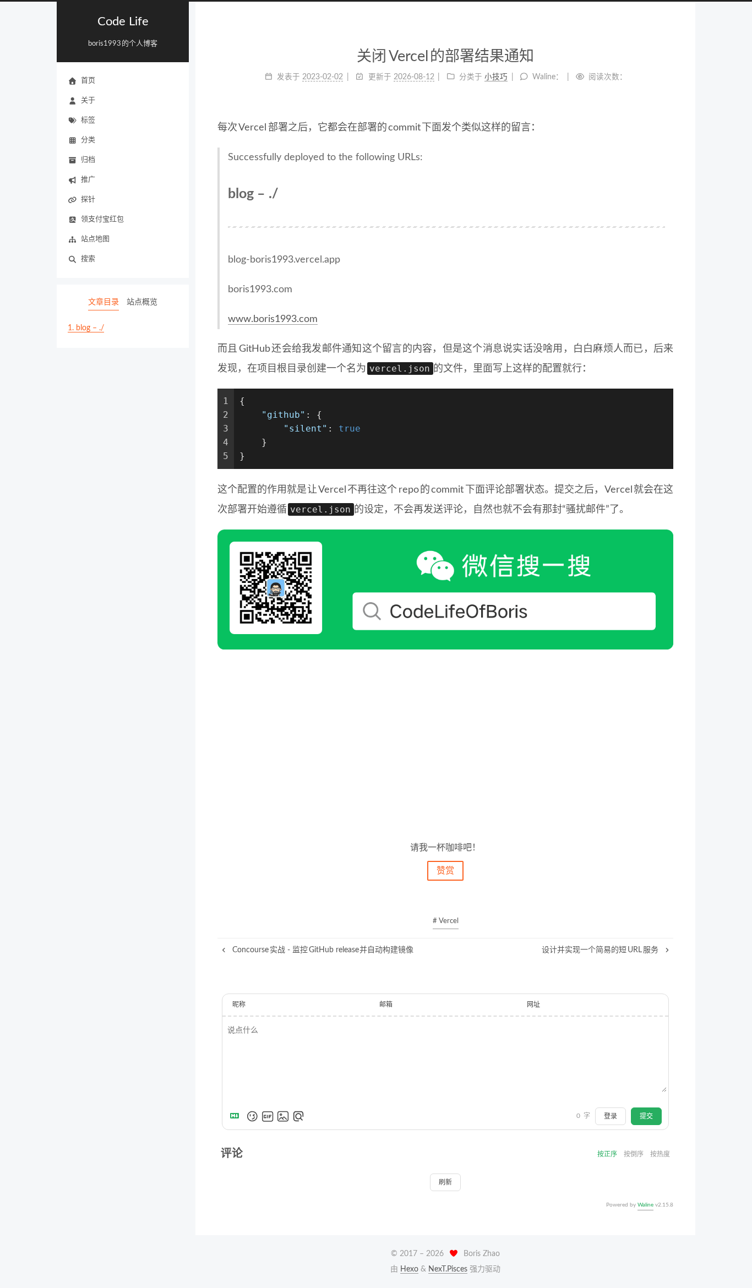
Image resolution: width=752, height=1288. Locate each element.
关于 (88, 100)
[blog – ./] (658, 193)
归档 (88, 159)
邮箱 (386, 1004)
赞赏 (445, 870)
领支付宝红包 (102, 219)
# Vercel (446, 921)
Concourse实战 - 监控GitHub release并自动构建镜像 (321, 950)
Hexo (409, 1269)
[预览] (298, 1116)
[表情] (252, 1116)
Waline (645, 1205)
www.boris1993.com (273, 319)
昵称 (239, 1004)
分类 (88, 140)
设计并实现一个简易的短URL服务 (601, 950)
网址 (533, 1004)
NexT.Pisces (447, 1269)
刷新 (445, 1182)
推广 (88, 179)
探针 (88, 199)
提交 (646, 1116)
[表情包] (267, 1116)
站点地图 (95, 239)
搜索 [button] (88, 259)
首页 (88, 80)
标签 (88, 120)
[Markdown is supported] (236, 1116)
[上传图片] (283, 1116)
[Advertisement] (445, 744)
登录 (610, 1116)
